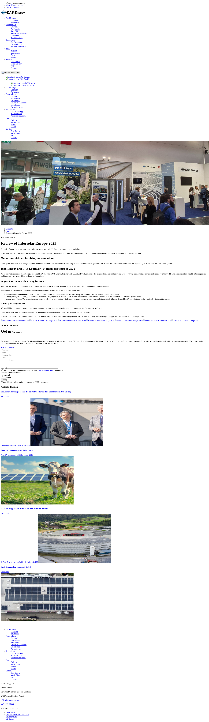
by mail (7, 375)
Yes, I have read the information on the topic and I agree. (34, 370)
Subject (4, 368)
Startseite (9, 229)
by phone (7, 377)
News (8, 231)
